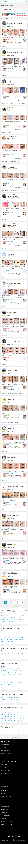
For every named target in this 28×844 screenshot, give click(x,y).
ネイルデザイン (5, 780)
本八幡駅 (7, 655)
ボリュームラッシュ (4, 670)
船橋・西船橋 (6, 615)
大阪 (8, 716)
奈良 (14, 716)
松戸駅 (9, 653)
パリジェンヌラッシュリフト (19, 680)
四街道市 (7, 641)
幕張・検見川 (11, 621)
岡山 (2, 718)
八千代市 (6, 639)
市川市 (17, 637)
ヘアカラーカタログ (6, 770)
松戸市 (9, 637)
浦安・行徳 (19, 619)
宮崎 (14, 720)
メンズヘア (4, 767)
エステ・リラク (9, 732)
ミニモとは (4, 793)
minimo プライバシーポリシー (8, 821)
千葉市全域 (3, 633)
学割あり (2, 697)
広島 (5, 718)
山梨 (21, 712)
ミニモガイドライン (6, 815)
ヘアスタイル (5, 764)
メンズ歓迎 (8, 697)
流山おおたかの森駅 (13, 655)
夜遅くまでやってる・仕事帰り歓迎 (7, 701)
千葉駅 (2, 653)
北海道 (2, 710)
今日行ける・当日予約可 (15, 697)
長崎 (5, 720)
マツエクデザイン (6, 783)
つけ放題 (19, 672)
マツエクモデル (4, 676)
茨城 (24, 710)
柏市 (6, 637)
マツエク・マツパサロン (7, 750)
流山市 (13, 637)
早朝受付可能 (12, 699)
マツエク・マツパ (8, 737)
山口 (8, 718)
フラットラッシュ (9, 668)
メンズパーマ (5, 776)
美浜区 (17, 634)
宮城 (18, 710)
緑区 (13, 634)
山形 (15, 710)
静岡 (17, 714)
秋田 (9, 710)
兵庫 (11, 716)
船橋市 (2, 637)
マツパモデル (10, 684)
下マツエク (15, 672)
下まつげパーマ (14, 682)
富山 (5, 714)
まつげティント (4, 684)
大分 (11, 720)
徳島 (11, 718)
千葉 (2, 615)
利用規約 (4, 818)
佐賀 (2, 720)
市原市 (2, 639)
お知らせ (4, 800)
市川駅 (22, 653)
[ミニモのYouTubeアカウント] (19, 836)
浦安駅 (20, 655)
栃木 (2, 712)
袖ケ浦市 (12, 641)
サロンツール (5, 809)
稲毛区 (6, 634)
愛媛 (17, 718)
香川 (14, 718)
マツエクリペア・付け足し (16, 674)
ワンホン (2, 672)
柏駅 (6, 653)
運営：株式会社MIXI (6, 796)
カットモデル (5, 786)
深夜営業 (17, 699)
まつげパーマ (3, 680)
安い (2, 687)
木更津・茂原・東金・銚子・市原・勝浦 (8, 617)
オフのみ (8, 674)
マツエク (2, 668)
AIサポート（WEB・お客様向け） (9, 831)
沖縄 (21, 720)
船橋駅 (13, 653)
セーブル (20, 670)
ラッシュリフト (10, 680)
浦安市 (11, 639)
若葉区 (10, 634)
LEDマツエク (3, 674)
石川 (8, 714)
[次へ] (22, 602)
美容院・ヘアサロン (4, 730)
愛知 (20, 714)
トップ (2, 737)
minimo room (5, 803)
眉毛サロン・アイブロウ (7, 753)
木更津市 (15, 639)
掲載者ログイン (5, 812)
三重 (23, 714)
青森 (6, 710)
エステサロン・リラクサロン (8, 756)
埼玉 (8, 712)
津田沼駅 (17, 653)
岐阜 (14, 714)
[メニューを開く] (26, 1)
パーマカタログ (5, 773)
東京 (18, 712)
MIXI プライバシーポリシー (8, 824)
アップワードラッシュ (13, 670)
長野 (24, 712)
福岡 (23, 718)
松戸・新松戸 (15, 615)
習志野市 (21, 637)
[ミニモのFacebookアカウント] (15, 836)
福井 (11, 714)
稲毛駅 (24, 655)
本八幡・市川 (21, 615)
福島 (21, 710)
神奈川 (11, 712)
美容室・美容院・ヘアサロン (8, 744)
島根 (24, 716)
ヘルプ (3, 827)
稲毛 (23, 619)
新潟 (2, 714)
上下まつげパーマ (21, 682)
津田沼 (14, 619)
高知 (20, 718)
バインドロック (16, 668)
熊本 (8, 720)
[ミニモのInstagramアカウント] (9, 836)
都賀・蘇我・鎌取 (4, 621)
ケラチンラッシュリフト (5, 682)
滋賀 (2, 716)
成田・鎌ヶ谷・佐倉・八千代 (6, 619)
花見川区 (21, 634)
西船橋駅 (2, 655)
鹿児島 (18, 720)
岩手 (12, 710)
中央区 (2, 634)
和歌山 (18, 716)
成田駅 (2, 656)
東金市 (23, 639)
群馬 (5, 712)
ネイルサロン (12, 730)
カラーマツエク (8, 672)
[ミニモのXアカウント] (12, 836)
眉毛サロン (3, 732)
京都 (5, 716)
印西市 (19, 639)
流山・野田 (19, 617)
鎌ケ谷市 (2, 641)
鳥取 (21, 716)
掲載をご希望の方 (6, 806)
